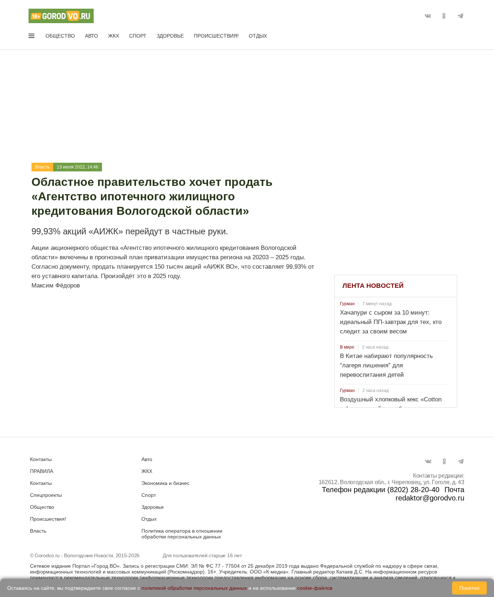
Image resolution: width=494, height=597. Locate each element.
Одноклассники (444, 15)
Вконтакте (427, 15)
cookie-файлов (314, 588)
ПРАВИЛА (41, 471)
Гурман (347, 303)
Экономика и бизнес (165, 483)
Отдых (258, 36)
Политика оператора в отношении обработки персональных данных (181, 534)
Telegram (460, 15)
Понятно (469, 588)
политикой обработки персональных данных (194, 588)
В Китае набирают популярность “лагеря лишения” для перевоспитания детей (386, 365)
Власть (42, 167)
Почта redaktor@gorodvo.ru (430, 494)
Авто (91, 36)
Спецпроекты (46, 495)
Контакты (41, 459)
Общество (60, 36)
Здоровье (170, 36)
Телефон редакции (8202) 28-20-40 (380, 490)
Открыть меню (32, 37)
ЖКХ (113, 36)
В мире (347, 347)
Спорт (137, 36)
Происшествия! (216, 36)
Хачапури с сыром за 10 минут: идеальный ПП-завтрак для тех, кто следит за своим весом (391, 322)
